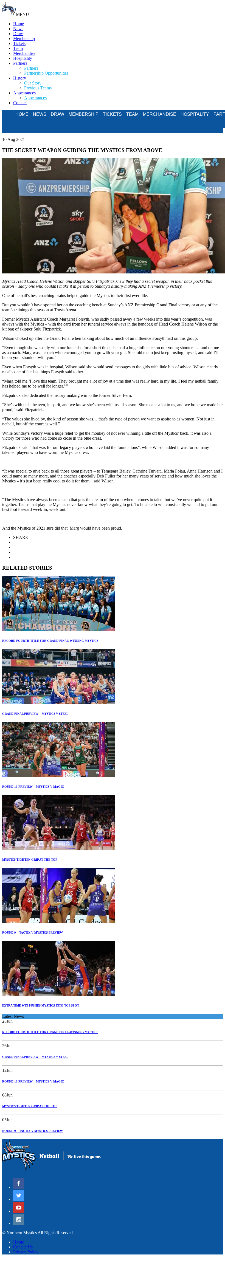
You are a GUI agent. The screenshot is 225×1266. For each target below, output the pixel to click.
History (19, 78)
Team (18, 48)
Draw (18, 33)
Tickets (19, 43)
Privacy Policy (25, 1252)
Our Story (32, 83)
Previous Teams (38, 88)
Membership (24, 38)
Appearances (24, 93)
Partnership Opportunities (46, 73)
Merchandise (24, 53)
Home (18, 23)
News (18, 28)
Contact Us (23, 1247)
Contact (20, 102)
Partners (20, 63)
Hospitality (22, 58)
